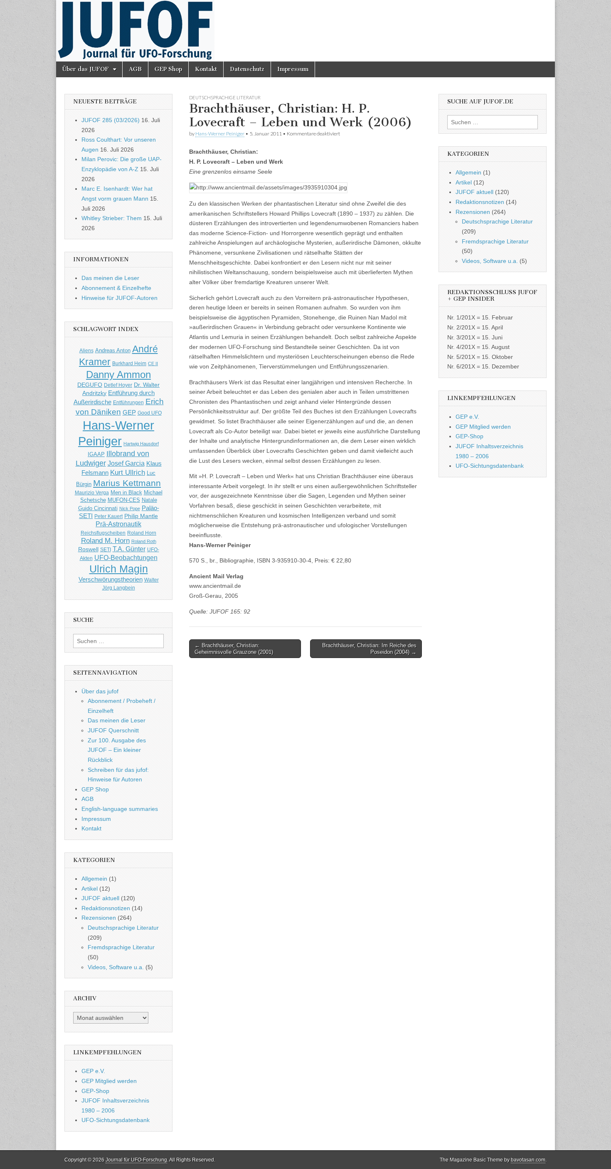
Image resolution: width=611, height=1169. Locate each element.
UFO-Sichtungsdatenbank (115, 1120)
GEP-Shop (95, 1091)
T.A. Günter (129, 549)
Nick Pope (129, 508)
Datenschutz (247, 69)
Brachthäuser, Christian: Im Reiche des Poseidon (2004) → (369, 648)
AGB (135, 69)
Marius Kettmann (127, 483)
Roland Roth (143, 541)
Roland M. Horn (105, 540)
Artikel (89, 888)
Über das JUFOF (85, 69)
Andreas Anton (113, 350)
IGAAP (96, 454)
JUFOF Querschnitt (113, 730)
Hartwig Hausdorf (141, 443)
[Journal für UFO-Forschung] (305, 30)
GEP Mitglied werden (109, 1081)
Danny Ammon (118, 374)
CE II (153, 363)
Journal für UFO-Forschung (136, 1160)
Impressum (292, 69)
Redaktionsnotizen (105, 908)
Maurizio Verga (92, 492)
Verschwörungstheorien (111, 579)
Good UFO (150, 412)
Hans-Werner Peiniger (219, 133)
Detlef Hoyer (118, 385)
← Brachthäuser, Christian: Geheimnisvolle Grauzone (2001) (234, 648)
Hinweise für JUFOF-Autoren (119, 298)
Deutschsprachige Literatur (225, 97)
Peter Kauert (108, 516)
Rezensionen (98, 917)
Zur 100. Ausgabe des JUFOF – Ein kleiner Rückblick (117, 750)
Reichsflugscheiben (103, 532)
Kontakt (206, 69)
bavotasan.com (528, 1160)
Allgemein (94, 878)
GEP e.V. (93, 1071)
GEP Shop (168, 69)
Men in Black (126, 493)
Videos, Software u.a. (116, 967)
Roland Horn (141, 532)
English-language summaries (119, 809)
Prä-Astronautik (118, 524)
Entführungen (128, 402)
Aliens (86, 350)
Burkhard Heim (129, 363)
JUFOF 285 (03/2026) (110, 120)
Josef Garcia (126, 463)
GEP (129, 412)
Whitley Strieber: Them (111, 218)
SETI (105, 549)
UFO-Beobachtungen (126, 557)
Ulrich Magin (118, 569)
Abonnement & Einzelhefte (116, 288)
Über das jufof (99, 691)
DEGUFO (89, 384)
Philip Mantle (141, 516)
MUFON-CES (124, 500)
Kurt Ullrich (127, 472)
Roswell (88, 549)
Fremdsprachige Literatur (121, 947)
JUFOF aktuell (100, 898)
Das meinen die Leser (110, 278)
